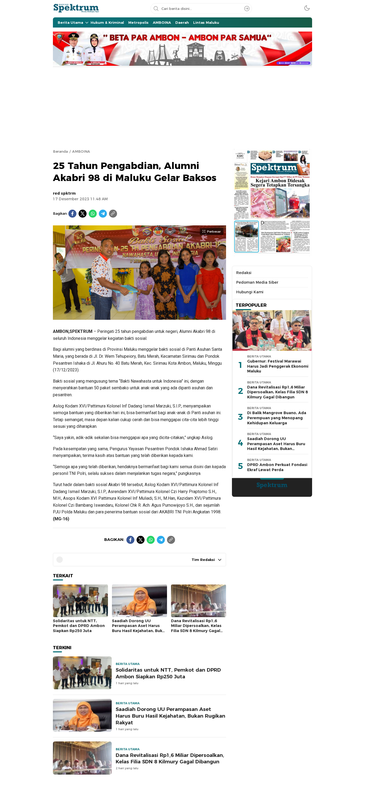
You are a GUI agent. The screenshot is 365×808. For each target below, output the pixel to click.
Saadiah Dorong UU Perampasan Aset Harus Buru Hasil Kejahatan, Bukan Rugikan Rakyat (139, 628)
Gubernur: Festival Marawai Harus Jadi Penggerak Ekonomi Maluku (277, 366)
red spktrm (64, 193)
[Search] (247, 8)
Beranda (60, 151)
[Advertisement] (182, 107)
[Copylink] (113, 214)
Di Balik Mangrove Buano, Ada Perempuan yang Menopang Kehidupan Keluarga (276, 418)
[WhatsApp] (93, 214)
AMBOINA (81, 151)
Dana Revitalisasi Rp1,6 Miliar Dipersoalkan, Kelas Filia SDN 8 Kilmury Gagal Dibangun (196, 628)
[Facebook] (72, 214)
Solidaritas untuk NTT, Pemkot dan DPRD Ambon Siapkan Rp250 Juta (79, 626)
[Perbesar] (139, 317)
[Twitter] (83, 214)
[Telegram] (103, 214)
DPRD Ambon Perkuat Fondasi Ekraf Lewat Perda (277, 467)
